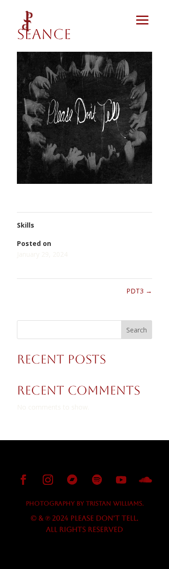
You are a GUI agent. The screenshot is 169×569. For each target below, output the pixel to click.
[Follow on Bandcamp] (72, 479)
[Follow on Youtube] (121, 479)
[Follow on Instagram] (48, 479)
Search (136, 329)
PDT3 (139, 290)
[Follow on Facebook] (23, 479)
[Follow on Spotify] (96, 479)
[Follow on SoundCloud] (145, 479)
